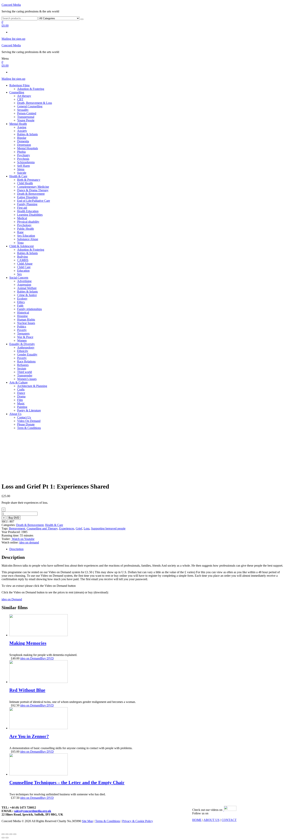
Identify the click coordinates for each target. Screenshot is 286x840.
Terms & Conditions (107, 821)
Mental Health (18, 123)
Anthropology (25, 347)
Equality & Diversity (22, 344)
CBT (20, 99)
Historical (23, 312)
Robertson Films (19, 85)
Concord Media (11, 4)
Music (21, 403)
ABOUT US (211, 820)
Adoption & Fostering (30, 88)
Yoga (20, 242)
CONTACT (229, 820)
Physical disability (28, 221)
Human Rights (26, 319)
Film (20, 400)
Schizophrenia (26, 162)
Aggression (24, 284)
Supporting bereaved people (108, 528)
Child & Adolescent (21, 246)
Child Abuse (24, 263)
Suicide (21, 172)
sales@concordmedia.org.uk (32, 811)
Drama (21, 396)
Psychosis (23, 158)
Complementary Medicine (33, 186)
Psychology (24, 225)
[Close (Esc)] (3, 834)
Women (22, 340)
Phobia (21, 151)
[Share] (7, 834)
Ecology (22, 298)
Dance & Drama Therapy (32, 190)
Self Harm (23, 165)
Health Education (28, 211)
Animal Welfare (27, 288)
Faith (20, 305)
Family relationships (29, 309)
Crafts (21, 389)
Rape (20, 232)
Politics (21, 326)
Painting (22, 407)
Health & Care (18, 176)
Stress (20, 169)
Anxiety (22, 130)
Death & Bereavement (31, 193)
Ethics (21, 302)
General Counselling (29, 106)
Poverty (22, 330)
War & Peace (25, 337)
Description (16, 549)
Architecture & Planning (32, 386)
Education (23, 270)
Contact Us (24, 417)
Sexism (21, 368)
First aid (22, 207)
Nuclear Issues (26, 323)
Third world (24, 372)
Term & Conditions (29, 428)
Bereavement (17, 528)
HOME (197, 820)
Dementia (23, 141)
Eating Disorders (27, 197)
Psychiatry (23, 155)
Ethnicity (22, 351)
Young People (25, 120)
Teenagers (23, 333)
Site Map (87, 821)
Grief (79, 528)
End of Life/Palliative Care (33, 200)
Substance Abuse (27, 239)
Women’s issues (27, 379)
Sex (19, 274)
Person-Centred (26, 113)
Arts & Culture (18, 382)
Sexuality (23, 109)
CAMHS (22, 260)
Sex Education (26, 235)
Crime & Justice (27, 295)
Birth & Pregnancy (28, 179)
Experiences (66, 528)
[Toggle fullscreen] (10, 834)
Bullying (22, 256)
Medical (22, 218)
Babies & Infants (27, 134)
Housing (22, 316)
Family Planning (27, 204)
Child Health (25, 183)
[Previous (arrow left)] (3, 837)
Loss (86, 528)
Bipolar (21, 137)
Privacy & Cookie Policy (137, 821)
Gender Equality (27, 354)
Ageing (21, 127)
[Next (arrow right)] (7, 837)
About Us (15, 414)
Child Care (24, 267)
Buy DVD (14, 517)
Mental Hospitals (27, 148)
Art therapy (24, 95)
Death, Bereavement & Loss (34, 102)
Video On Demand (28, 421)
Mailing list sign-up (13, 38)
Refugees (23, 365)
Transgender (24, 375)
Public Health (25, 228)
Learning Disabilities (30, 214)
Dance (21, 393)
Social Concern (18, 277)
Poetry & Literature (29, 410)
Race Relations (26, 361)
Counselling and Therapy (42, 528)
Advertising (24, 281)
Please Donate (26, 424)
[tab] (146, 549)
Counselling (16, 92)
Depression (24, 144)
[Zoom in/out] (14, 834)
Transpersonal (25, 116)
